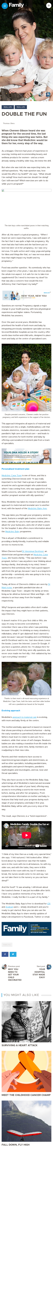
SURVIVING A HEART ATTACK (20, 1045)
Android (9, 907)
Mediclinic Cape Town (12, 476)
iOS (48, 904)
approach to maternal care (25, 717)
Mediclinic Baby (12, 532)
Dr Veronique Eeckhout (33, 551)
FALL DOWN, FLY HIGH (15, 1145)
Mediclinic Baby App (37, 509)
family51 (7, 945)
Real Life (8, 107)
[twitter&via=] (13, 954)
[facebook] (5, 954)
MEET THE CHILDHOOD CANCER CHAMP (26, 1095)
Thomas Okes (9, 123)
